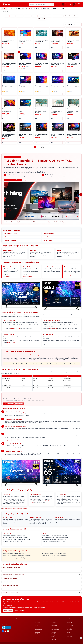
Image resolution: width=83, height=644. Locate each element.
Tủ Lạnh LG (53, 619)
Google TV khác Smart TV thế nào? (10, 585)
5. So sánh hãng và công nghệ (10, 240)
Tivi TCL (34, 15)
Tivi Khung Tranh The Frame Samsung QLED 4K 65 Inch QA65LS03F (57, 111)
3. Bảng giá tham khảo (8, 236)
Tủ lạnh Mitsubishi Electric (55, 629)
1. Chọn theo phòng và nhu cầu (10, 233)
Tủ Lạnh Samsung (54, 625)
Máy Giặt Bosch (69, 629)
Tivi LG (6, 15)
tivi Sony (51, 328)
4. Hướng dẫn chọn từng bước (49, 236)
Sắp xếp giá (67, 24)
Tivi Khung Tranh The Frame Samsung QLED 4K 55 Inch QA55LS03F (73, 111)
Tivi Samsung (20, 15)
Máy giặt (18, 8)
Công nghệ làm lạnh (54, 633)
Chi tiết (3, 47)
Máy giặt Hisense (69, 636)
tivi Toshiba (47, 500)
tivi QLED (9, 342)
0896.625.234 (9, 605)
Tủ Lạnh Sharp (53, 621)
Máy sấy (37, 8)
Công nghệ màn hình (57, 15)
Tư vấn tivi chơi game (68, 275)
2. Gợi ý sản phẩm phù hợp (48, 233)
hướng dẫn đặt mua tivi (61, 543)
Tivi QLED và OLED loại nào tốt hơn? (10, 578)
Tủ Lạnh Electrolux (54, 626)
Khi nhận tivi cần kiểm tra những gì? (10, 592)
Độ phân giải (67, 15)
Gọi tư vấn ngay (8, 610)
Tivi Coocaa (48, 15)
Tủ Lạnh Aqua (53, 632)
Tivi (4, 8)
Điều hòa (25, 8)
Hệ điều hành (75, 15)
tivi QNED (59, 344)
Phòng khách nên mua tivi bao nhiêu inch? (11, 571)
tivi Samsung (12, 328)
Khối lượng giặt (69, 633)
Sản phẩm (4, 11)
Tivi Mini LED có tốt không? (8, 581)
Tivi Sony (12, 15)
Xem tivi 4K (46, 275)
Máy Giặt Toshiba (69, 622)
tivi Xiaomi (32, 502)
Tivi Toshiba (27, 15)
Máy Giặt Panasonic (70, 626)
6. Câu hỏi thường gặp (47, 240)
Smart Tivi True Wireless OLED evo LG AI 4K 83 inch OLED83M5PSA (8, 135)
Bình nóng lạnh (46, 8)
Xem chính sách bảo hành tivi (49, 543)
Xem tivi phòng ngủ (7, 276)
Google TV (7, 440)
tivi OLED (52, 344)
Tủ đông (54, 8)
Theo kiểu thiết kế (54, 637)
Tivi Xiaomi (40, 15)
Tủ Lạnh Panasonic (54, 628)
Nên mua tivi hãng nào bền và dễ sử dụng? (11, 567)
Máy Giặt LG (69, 619)
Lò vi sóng (62, 8)
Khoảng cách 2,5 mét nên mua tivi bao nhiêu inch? (13, 574)
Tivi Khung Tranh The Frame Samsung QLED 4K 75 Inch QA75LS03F (40, 111)
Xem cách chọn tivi (20, 403)
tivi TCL (55, 328)
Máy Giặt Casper (69, 621)
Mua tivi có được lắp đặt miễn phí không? (11, 589)
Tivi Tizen (21, 440)
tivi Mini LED (14, 342)
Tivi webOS (14, 440)
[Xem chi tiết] (15, 47)
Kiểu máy (68, 632)
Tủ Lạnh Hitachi (53, 622)
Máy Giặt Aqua (69, 628)
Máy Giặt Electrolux (70, 625)
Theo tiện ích (53, 636)
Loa (31, 8)
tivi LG (18, 328)
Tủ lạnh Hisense (53, 639)
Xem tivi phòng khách (27, 276)
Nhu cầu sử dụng (41, 18)
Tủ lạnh (10, 8)
